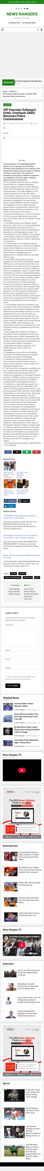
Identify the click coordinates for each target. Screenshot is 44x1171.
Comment (9, 625)
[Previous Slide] (38, 2)
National (7, 105)
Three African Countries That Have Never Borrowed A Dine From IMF (26, 716)
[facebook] (16, 9)
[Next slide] (41, 2)
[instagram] (18, 9)
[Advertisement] (22, 55)
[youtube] (27, 9)
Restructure (28, 577)
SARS (37, 577)
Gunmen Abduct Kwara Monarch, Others (23, 2)
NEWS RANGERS (22, 14)
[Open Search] (38, 29)
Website (8, 668)
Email (8, 659)
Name (8, 650)
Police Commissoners (12, 577)
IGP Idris (22, 574)
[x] (21, 9)
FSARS (13, 574)
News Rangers (9, 123)
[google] (24, 9)
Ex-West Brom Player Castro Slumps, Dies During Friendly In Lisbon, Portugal (27, 729)
